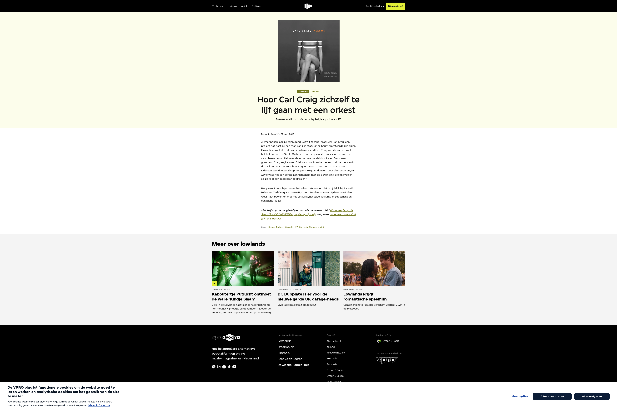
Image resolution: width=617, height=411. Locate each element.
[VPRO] (387, 360)
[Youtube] (234, 367)
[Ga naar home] (308, 6)
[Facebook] (224, 367)
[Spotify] (214, 367)
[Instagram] (219, 367)
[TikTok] (229, 367)
